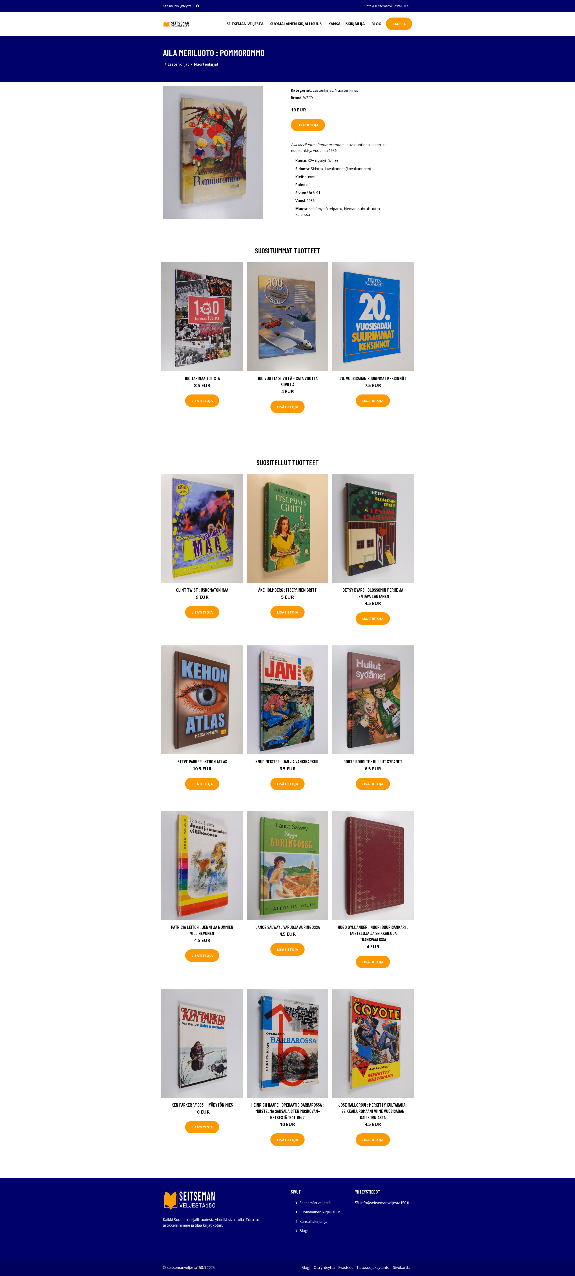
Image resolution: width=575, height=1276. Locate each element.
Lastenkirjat (178, 64)
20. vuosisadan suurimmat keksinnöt (373, 378)
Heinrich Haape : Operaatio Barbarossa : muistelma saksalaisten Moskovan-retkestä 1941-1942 (287, 1111)
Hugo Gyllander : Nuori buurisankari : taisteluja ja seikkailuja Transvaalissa (373, 933)
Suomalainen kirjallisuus (296, 23)
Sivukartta (401, 1267)
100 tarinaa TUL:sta (202, 378)
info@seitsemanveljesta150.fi (387, 6)
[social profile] (197, 6)
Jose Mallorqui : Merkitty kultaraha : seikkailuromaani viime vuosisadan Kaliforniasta (372, 1111)
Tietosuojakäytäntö (372, 1267)
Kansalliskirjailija (346, 23)
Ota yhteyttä (324, 1267)
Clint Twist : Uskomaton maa (202, 590)
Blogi (377, 23)
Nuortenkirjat (206, 64)
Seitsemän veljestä (245, 23)
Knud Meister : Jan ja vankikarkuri (287, 761)
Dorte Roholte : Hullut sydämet (372, 761)
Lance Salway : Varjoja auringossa (287, 927)
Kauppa (399, 24)
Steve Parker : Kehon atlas (202, 761)
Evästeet (345, 1267)
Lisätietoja (307, 125)
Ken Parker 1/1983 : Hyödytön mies (202, 1105)
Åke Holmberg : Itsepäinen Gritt (287, 590)
